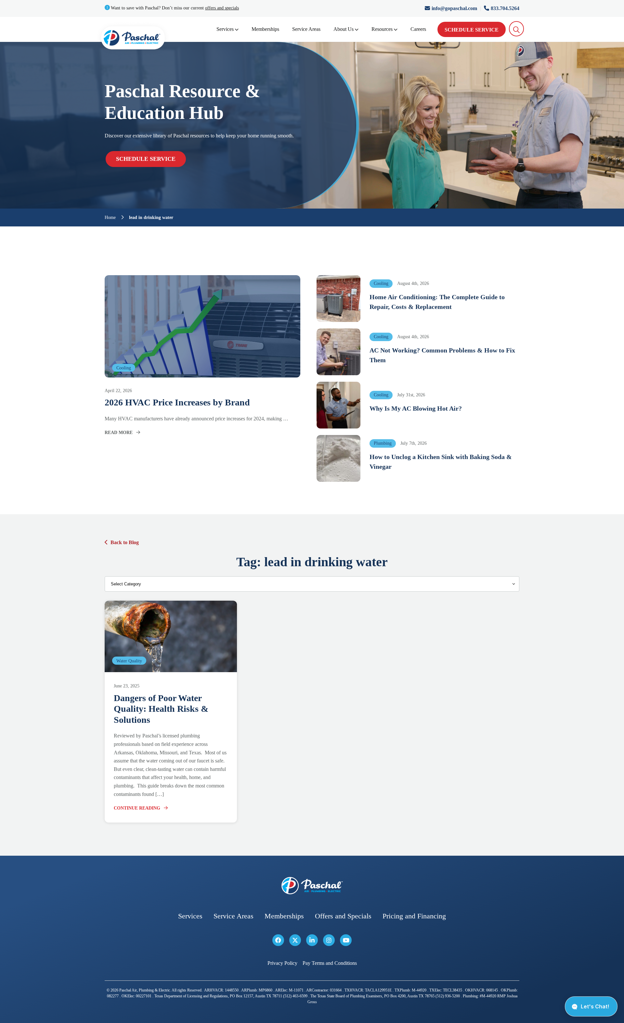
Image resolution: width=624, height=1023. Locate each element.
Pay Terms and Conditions (330, 963)
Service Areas (306, 29)
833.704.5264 (505, 8)
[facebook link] (278, 940)
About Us (343, 29)
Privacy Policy (282, 963)
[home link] (312, 886)
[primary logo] (133, 39)
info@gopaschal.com (455, 8)
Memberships (265, 29)
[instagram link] (329, 940)
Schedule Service (472, 29)
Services (225, 29)
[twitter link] (295, 940)
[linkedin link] (312, 940)
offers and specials (222, 8)
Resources (382, 29)
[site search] (516, 28)
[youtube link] (346, 940)
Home (110, 217)
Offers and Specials (343, 916)
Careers (418, 29)
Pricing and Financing (414, 916)
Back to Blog (124, 542)
